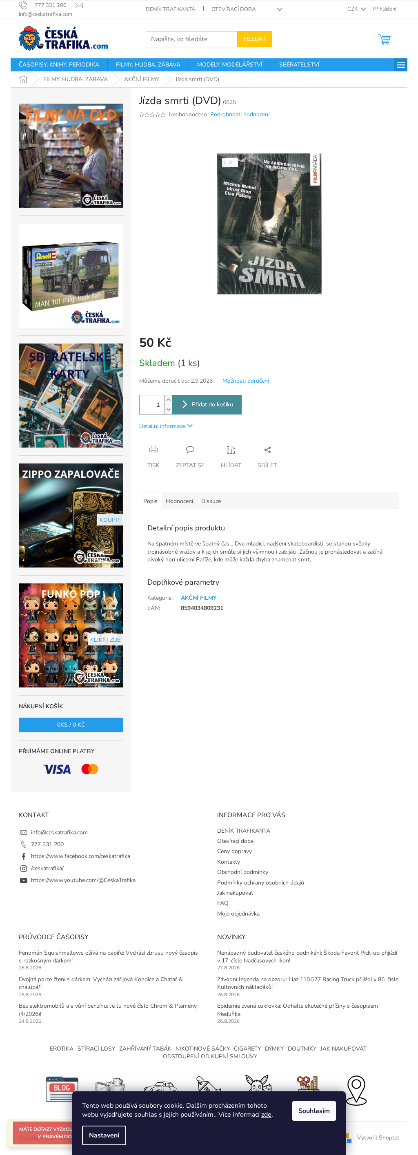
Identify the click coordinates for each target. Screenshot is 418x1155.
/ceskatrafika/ (47, 868)
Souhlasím (314, 1110)
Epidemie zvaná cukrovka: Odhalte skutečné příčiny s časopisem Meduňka (297, 1010)
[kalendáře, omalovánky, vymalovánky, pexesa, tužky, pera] (307, 1089)
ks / (71, 725)
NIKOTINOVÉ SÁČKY (203, 1049)
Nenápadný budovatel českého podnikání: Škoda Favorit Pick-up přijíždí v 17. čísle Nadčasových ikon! (307, 956)
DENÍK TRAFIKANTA (170, 9)
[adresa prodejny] (356, 1089)
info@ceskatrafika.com (59, 832)
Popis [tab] (150, 501)
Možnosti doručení (245, 381)
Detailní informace (162, 426)
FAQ (223, 903)
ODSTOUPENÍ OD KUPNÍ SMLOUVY (210, 1056)
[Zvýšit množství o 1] (168, 400)
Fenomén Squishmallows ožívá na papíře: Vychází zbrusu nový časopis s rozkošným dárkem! (108, 956)
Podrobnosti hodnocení (239, 114)
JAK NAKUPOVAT (343, 1049)
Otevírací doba (233, 9)
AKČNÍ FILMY (199, 598)
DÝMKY (274, 1049)
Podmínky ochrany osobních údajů (260, 883)
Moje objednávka (238, 914)
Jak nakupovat (235, 893)
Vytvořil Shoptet (378, 1138)
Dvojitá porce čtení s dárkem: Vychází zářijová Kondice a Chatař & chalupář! (101, 983)
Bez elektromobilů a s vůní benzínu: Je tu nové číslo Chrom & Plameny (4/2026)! (108, 1010)
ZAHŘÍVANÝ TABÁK (145, 1049)
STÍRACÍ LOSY (96, 1049)
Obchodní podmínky (242, 872)
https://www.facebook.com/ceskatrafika (80, 856)
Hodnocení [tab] (179, 501)
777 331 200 (47, 844)
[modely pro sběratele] (160, 1089)
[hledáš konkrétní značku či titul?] (209, 1089)
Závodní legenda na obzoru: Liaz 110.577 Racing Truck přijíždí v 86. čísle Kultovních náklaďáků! (307, 983)
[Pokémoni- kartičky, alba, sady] (258, 1089)
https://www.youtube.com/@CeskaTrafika (83, 880)
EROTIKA (61, 1049)
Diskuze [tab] (211, 501)
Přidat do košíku (212, 404)
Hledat (255, 39)
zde (266, 1114)
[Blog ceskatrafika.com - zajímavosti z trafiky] (62, 1089)
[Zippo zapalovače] (111, 1089)
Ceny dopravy (234, 851)
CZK (353, 9)
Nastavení (104, 1135)
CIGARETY (247, 1049)
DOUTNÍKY (302, 1049)
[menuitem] (59, 64)
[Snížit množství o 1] (168, 409)
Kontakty (228, 862)
